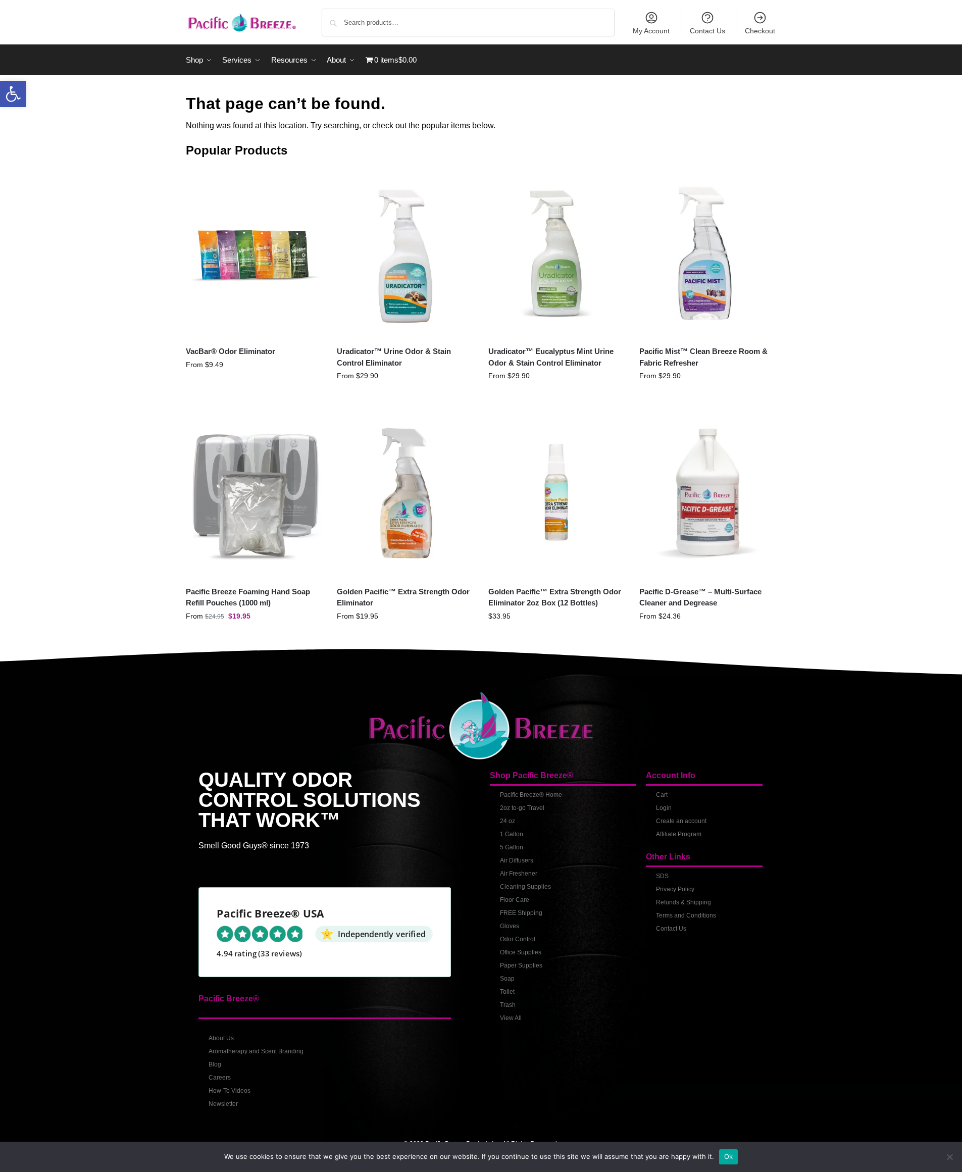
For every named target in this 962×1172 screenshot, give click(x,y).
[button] (13, 94)
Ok (728, 1156)
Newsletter (223, 1103)
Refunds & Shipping (683, 902)
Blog (215, 1064)
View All (511, 1018)
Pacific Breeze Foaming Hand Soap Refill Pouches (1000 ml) (248, 597)
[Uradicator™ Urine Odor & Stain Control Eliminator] (405, 253)
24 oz (507, 821)
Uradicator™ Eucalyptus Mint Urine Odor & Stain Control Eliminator (551, 357)
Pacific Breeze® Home (531, 794)
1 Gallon (511, 834)
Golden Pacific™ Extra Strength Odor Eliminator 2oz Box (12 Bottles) (554, 597)
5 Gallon (511, 847)
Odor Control (517, 939)
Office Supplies (520, 952)
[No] (949, 1157)
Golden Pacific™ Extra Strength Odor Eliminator (403, 597)
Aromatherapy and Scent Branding (256, 1051)
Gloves (509, 926)
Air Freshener (518, 873)
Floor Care (514, 899)
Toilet (507, 991)
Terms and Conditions (686, 915)
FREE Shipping (521, 912)
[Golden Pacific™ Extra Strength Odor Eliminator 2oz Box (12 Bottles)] (556, 492)
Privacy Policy (675, 889)
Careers (220, 1077)
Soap (507, 978)
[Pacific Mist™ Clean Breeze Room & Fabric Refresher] (707, 253)
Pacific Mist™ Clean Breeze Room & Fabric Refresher (703, 357)
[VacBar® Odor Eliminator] (254, 253)
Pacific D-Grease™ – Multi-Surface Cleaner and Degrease (700, 597)
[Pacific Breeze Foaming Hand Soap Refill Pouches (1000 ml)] (254, 492)
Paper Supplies (521, 965)
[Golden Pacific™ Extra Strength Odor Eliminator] (405, 492)
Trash (508, 1004)
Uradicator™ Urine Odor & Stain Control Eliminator (394, 357)
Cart (662, 794)
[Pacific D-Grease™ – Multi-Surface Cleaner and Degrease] (707, 492)
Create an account (681, 821)
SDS (662, 876)
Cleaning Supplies (525, 886)
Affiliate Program (678, 834)
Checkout (760, 31)
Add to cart (556, 638)
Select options (254, 386)
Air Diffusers (516, 860)
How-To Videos (229, 1090)
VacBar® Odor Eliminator (230, 351)
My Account (651, 31)
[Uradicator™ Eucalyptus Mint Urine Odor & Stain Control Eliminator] (556, 253)
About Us (221, 1038)
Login (664, 807)
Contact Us (707, 31)
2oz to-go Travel (522, 807)
